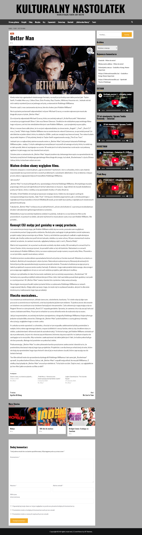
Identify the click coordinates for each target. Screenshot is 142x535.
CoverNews (77, 532)
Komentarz (15, 457)
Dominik (101, 60)
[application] (115, 102)
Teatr (94, 22)
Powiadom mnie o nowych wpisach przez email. (30, 514)
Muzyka (37, 22)
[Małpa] (22, 416)
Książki (24, 22)
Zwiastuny (61, 22)
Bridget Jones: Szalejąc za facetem (78, 429)
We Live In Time (88, 393)
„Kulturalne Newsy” (83, 22)
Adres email (58, 485)
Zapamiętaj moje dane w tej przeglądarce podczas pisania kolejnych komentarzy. (43, 506)
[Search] (132, 22)
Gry (44, 22)
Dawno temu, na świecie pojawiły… (21, 376)
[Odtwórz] (99, 110)
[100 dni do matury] (52, 416)
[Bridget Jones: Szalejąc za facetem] (81, 416)
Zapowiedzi (51, 22)
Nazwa (13, 485)
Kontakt (70, 22)
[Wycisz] (127, 110)
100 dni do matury (46, 428)
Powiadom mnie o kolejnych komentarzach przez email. (33, 510)
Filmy (30, 22)
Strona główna (14, 22)
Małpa (12, 428)
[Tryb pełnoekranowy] (131, 110)
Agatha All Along (16, 393)
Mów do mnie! (111, 60)
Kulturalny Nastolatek (70, 8)
